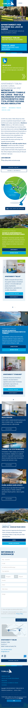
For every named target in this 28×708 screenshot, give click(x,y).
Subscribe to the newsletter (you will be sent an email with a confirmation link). (14, 612)
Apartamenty (14, 249)
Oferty (4, 107)
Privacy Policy (19, 613)
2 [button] (14, 399)
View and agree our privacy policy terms (13, 609)
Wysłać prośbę (21, 619)
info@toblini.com (5, 651)
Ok (14, 700)
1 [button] (13, 399)
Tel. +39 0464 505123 (6, 649)
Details (21, 698)
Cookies (4, 685)
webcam (4, 680)
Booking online (14, 167)
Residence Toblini (12, 39)
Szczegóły (9, 428)
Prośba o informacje (14, 170)
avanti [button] (21, 261)
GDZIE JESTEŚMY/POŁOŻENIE (10, 678)
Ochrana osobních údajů (10, 682)
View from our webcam (16, 208)
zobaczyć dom (14, 346)
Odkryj (14, 540)
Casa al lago (10, 47)
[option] (14, 10)
